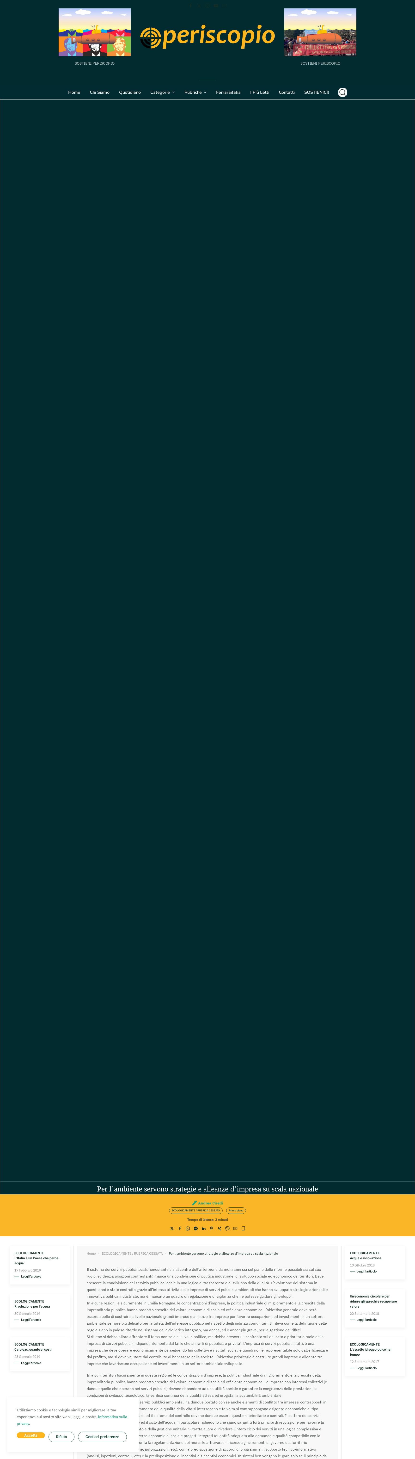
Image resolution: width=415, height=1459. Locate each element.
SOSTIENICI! (316, 92)
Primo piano (236, 1211)
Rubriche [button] (193, 92)
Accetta (30, 1435)
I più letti (259, 92)
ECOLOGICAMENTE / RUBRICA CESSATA (196, 1211)
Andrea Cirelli (210, 1203)
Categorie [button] (160, 92)
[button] (342, 92)
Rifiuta (61, 1437)
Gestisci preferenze (102, 1437)
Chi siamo (100, 92)
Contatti (287, 92)
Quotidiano (130, 92)
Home (74, 92)
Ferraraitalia (228, 92)
